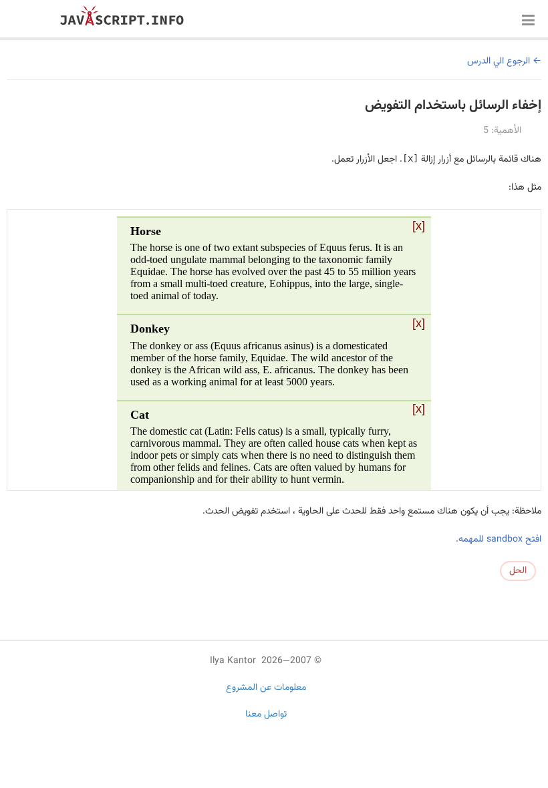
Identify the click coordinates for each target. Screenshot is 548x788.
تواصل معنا (266, 714)
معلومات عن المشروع (266, 687)
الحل (518, 571)
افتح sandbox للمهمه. (498, 539)
